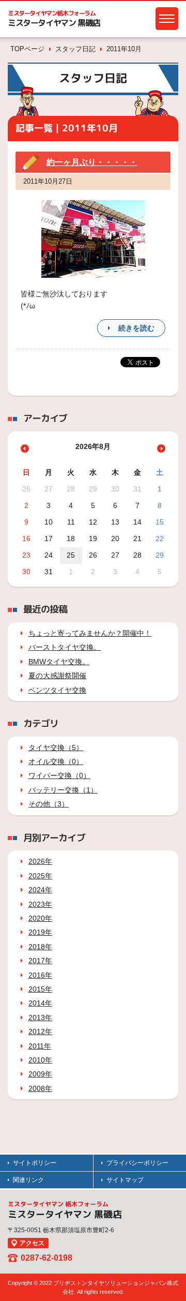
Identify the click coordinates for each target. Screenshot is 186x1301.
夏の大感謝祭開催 (57, 675)
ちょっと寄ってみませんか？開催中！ (89, 633)
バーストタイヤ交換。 (64, 647)
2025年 (40, 876)
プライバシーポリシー (137, 1163)
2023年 (40, 904)
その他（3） (48, 804)
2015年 (40, 989)
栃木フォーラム (52, 13)
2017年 (40, 960)
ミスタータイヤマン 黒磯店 (54, 22)
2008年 (40, 1088)
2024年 (40, 890)
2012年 (40, 1031)
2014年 (40, 1003)
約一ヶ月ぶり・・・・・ (92, 162)
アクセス (32, 1243)
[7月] (25, 448)
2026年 (40, 861)
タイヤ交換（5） (55, 747)
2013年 (40, 1017)
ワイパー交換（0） (59, 775)
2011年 (39, 1046)
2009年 (40, 1074)
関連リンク (28, 1180)
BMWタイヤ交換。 (58, 661)
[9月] (161, 448)
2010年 (40, 1060)
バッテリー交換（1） (63, 790)
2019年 (40, 932)
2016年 (40, 975)
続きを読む (136, 328)
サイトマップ (125, 1180)
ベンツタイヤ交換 (57, 690)
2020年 (40, 918)
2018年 (40, 947)
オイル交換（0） (55, 761)
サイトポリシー (34, 1163)
